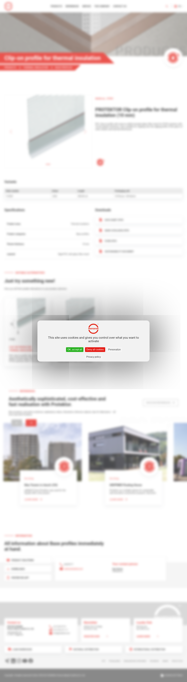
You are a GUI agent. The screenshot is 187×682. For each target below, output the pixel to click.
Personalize (114, 349)
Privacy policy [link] (93, 357)
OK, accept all (74, 349)
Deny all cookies (95, 349)
